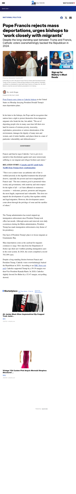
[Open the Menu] (3, 3)
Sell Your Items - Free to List (25, 292)
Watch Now (68, 3)
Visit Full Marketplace (38, 291)
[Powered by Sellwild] (45, 409)
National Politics (12, 17)
